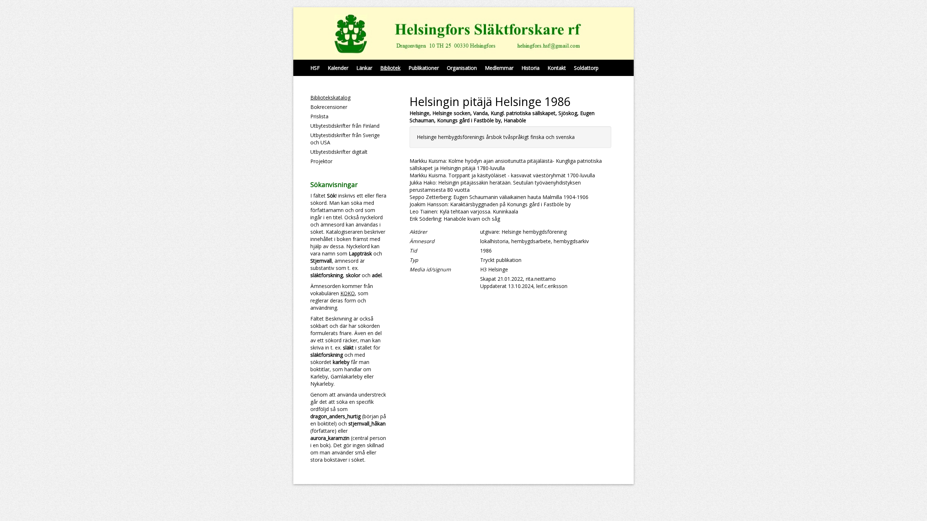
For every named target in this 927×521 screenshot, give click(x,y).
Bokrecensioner (328, 106)
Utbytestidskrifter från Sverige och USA (345, 139)
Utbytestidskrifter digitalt (339, 151)
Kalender (338, 67)
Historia (530, 67)
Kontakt (557, 67)
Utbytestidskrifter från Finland (344, 125)
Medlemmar (499, 67)
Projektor (321, 161)
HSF (315, 67)
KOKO (347, 293)
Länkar (364, 67)
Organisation (462, 67)
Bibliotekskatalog (330, 97)
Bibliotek (390, 67)
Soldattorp (586, 67)
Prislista (319, 116)
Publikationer (423, 67)
